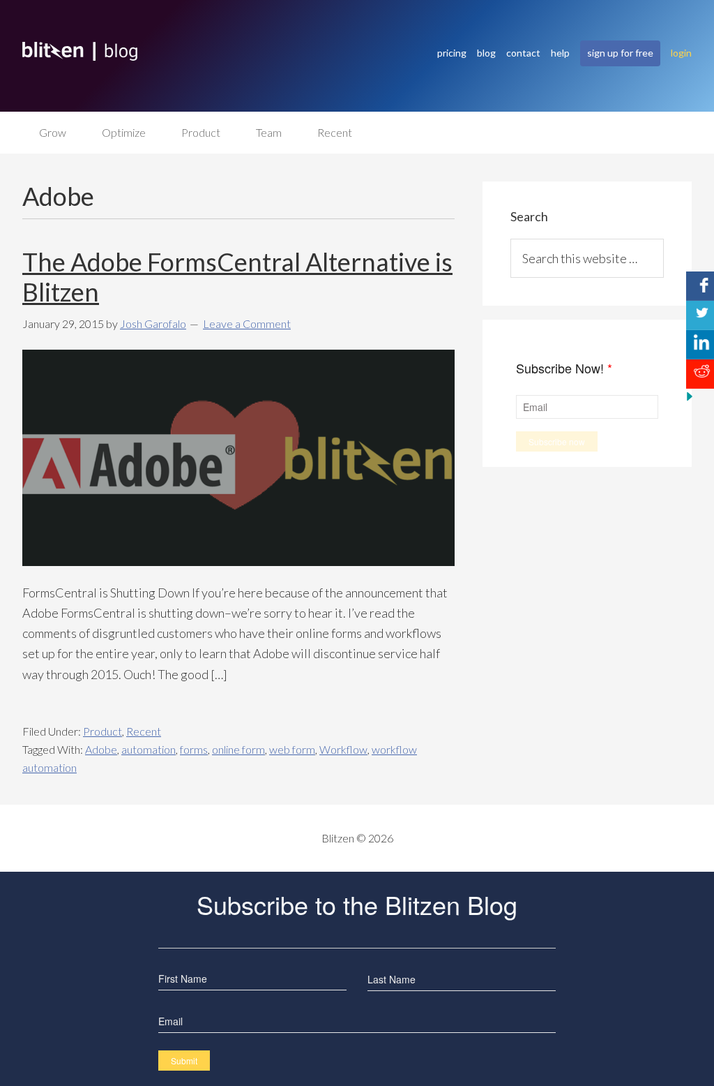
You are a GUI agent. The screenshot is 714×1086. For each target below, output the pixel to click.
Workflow (343, 749)
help (560, 53)
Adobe (101, 749)
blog (486, 53)
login (681, 53)
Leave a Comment (247, 323)
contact (523, 53)
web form (292, 749)
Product (102, 731)
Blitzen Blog (223, 51)
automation (148, 749)
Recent (143, 731)
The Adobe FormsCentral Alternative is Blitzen (237, 276)
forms (194, 749)
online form (238, 749)
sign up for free (620, 53)
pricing (451, 53)
